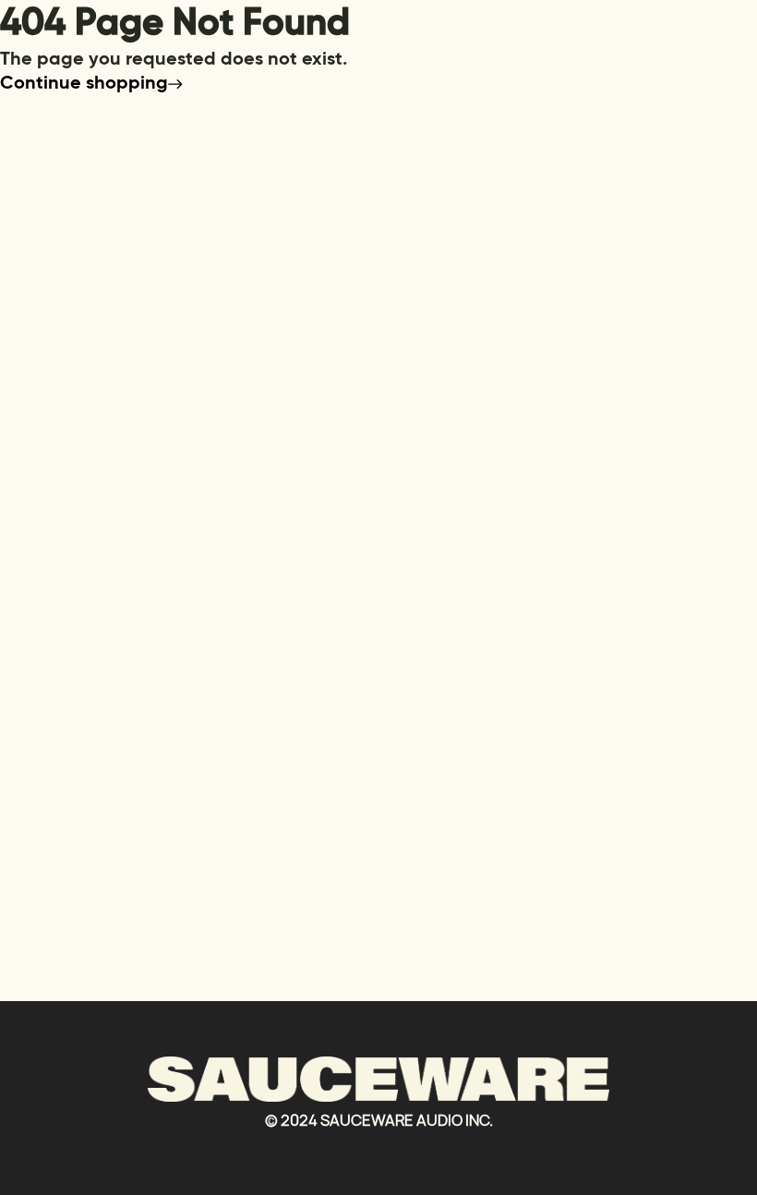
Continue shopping (84, 84)
